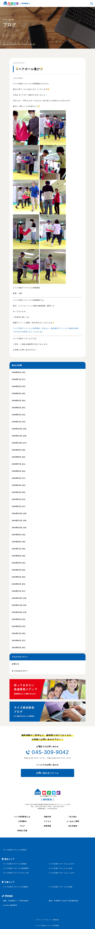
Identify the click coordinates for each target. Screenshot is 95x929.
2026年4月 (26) (18, 400)
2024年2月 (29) (18, 584)
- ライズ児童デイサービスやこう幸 (15, 873)
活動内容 (47, 817)
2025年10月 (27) (19, 443)
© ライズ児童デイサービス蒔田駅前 (47, 925)
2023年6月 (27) (18, 640)
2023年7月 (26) (18, 633)
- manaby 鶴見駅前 (9, 905)
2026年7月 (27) (18, 379)
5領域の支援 (22, 830)
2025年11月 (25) (19, 436)
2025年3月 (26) (18, 492)
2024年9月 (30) (18, 535)
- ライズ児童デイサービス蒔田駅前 (15, 868)
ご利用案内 (22, 821)
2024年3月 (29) (18, 577)
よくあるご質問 (72, 821)
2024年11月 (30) (19, 520)
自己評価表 (72, 826)
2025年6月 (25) (18, 471)
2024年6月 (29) (18, 556)
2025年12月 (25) (19, 429)
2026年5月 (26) (18, 393)
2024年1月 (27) (18, 591)
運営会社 (56, 920)
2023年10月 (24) (19, 612)
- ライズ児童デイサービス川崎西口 (15, 887)
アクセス (47, 821)
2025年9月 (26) (18, 450)
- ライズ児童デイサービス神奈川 (14, 850)
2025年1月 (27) (18, 506)
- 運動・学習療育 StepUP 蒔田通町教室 (63, 901)
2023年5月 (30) (18, 647)
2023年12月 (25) (19, 598)
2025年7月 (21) (18, 464)
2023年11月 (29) (19, 605)
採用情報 (47, 826)
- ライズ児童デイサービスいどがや (61, 864)
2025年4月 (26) (18, 485)
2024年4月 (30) (18, 570)
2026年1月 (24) (18, 422)
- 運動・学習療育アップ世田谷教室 (15, 901)
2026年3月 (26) (18, 408)
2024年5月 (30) (18, 563)
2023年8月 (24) (18, 626)
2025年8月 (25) (18, 457)
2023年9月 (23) (18, 619)
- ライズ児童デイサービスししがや (61, 873)
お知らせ (15, 664)
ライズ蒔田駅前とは (22, 817)
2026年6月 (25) (18, 386)
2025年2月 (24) (18, 499)
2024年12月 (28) (19, 513)
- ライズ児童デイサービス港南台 (14, 864)
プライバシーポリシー (43, 920)
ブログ (22, 826)
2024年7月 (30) (18, 549)
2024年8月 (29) (18, 542)
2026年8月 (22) (18, 372)
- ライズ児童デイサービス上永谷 (60, 868)
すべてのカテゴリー (20, 671)
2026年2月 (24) (18, 415)
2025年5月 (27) (18, 478)
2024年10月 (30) (19, 527)
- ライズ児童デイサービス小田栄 (60, 887)
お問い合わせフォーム (47, 773)
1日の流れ (73, 817)
